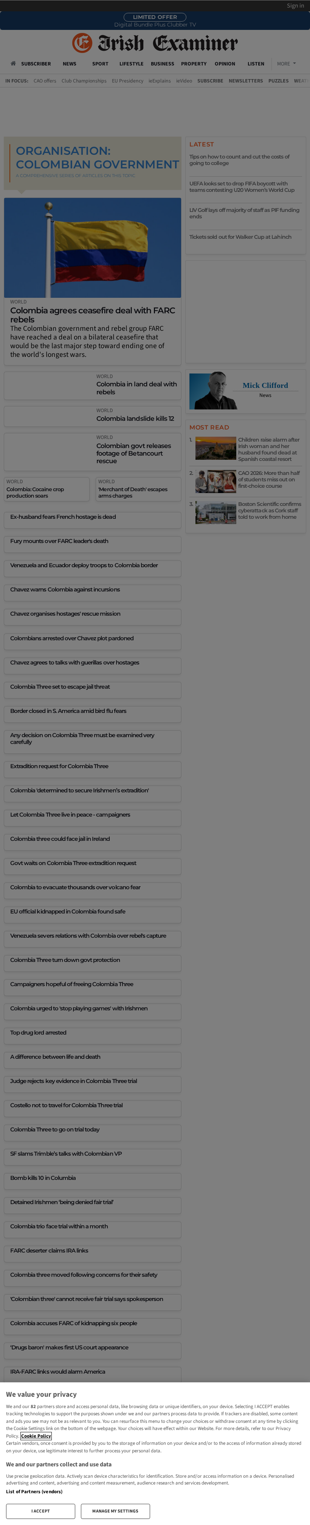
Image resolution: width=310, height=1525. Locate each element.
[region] (155, 1453)
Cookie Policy (36, 1436)
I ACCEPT (40, 1511)
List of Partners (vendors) (34, 1491)
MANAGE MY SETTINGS (115, 1511)
